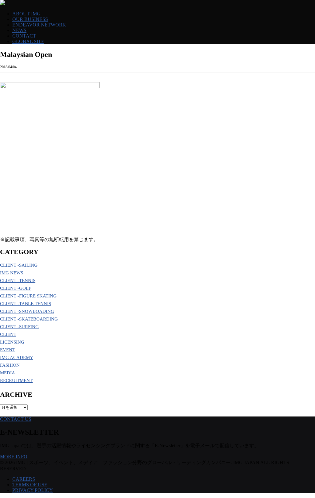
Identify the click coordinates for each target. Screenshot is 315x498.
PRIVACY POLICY (32, 490)
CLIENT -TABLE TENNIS (25, 303)
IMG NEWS (11, 272)
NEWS (19, 30)
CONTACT (24, 35)
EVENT (7, 349)
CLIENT (8, 334)
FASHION (10, 365)
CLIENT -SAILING (19, 265)
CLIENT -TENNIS (17, 280)
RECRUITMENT (16, 380)
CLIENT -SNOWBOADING (27, 311)
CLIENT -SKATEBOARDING (29, 319)
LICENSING (12, 342)
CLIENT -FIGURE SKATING (28, 295)
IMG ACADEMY (16, 357)
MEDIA (7, 372)
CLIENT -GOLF (15, 288)
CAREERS (23, 479)
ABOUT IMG (26, 13)
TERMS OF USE (29, 484)
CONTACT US (15, 419)
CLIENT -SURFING (19, 326)
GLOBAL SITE (28, 41)
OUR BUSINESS (30, 19)
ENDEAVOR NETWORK (39, 24)
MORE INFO (13, 456)
